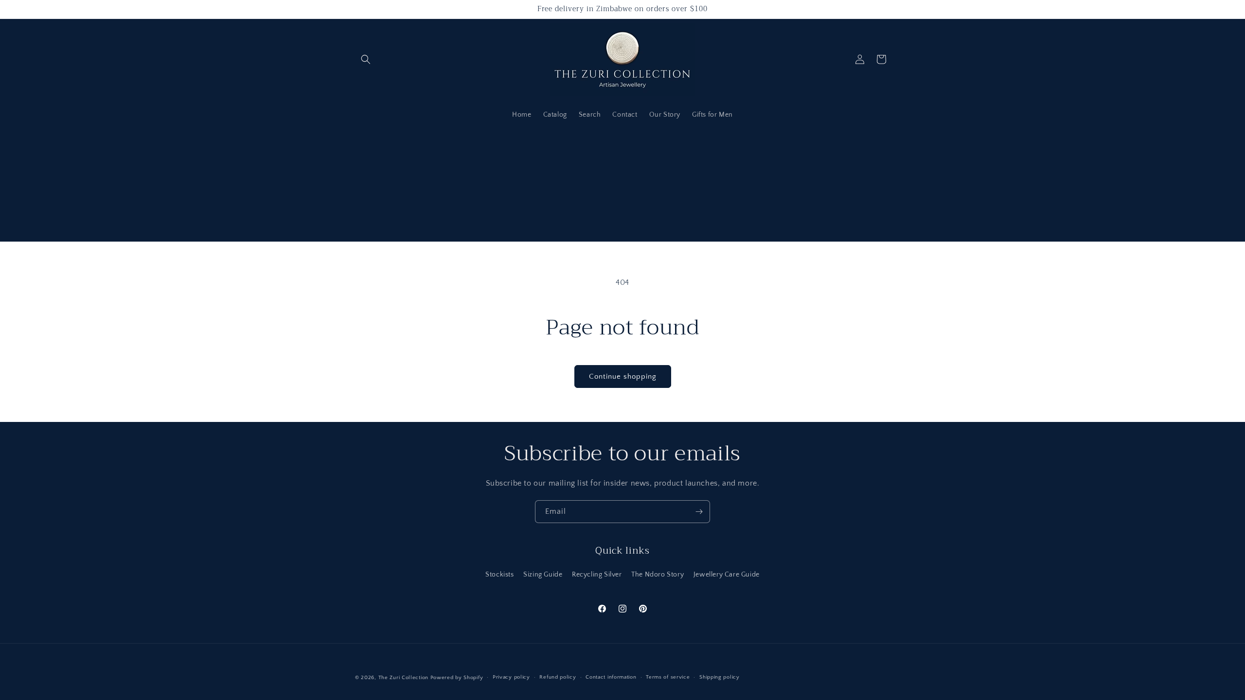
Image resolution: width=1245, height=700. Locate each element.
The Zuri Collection (403, 678)
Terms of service (668, 677)
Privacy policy (511, 677)
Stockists (499, 574)
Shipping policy (719, 677)
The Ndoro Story (657, 574)
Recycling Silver (597, 574)
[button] (365, 59)
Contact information (611, 677)
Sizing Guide (542, 574)
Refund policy (557, 677)
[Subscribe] (699, 511)
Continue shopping (623, 376)
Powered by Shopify (456, 678)
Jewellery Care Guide (727, 574)
